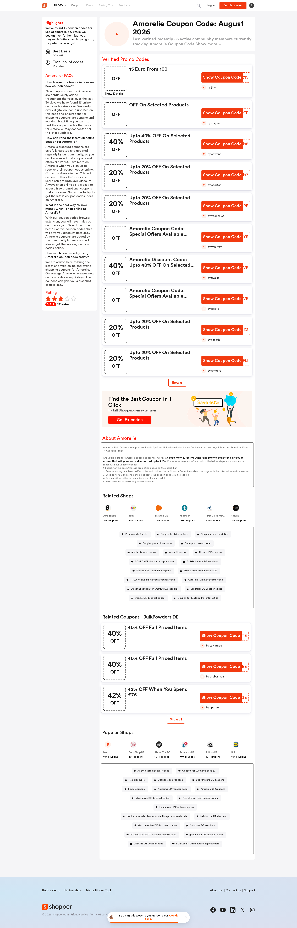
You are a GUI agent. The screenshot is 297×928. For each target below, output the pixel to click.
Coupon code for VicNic (214, 534)
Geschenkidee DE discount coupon (157, 825)
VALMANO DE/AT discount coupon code (153, 834)
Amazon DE (109, 516)
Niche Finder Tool (98, 890)
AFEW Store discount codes (153, 771)
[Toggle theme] (251, 5)
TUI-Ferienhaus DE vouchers (202, 561)
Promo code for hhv (136, 534)
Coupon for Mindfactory (174, 534)
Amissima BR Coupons (213, 789)
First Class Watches (217, 516)
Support (249, 890)
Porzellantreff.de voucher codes (200, 798)
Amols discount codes (143, 552)
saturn (235, 516)
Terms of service (100, 914)
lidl (233, 752)
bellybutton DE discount (213, 816)
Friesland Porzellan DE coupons (153, 570)
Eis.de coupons (136, 789)
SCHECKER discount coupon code (154, 561)
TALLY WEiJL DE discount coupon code (152, 580)
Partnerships (73, 890)
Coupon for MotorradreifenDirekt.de (198, 598)
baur (106, 752)
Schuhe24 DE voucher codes (206, 589)
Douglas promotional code (157, 543)
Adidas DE (211, 752)
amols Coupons (177, 552)
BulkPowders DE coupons (210, 780)
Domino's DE (187, 752)
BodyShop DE (136, 752)
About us (216, 890)
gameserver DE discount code (206, 834)
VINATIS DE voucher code (148, 844)
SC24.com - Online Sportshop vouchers (197, 844)
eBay (131, 516)
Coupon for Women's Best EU (199, 771)
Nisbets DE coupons (210, 552)
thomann (185, 516)
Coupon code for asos (170, 780)
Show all (177, 382)
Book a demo (51, 890)
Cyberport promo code (198, 543)
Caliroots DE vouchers (202, 825)
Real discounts (137, 780)
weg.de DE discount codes (149, 598)
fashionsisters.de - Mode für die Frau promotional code (156, 816)
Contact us (233, 890)
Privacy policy (79, 914)
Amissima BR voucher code (173, 789)
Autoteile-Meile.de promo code (205, 580)
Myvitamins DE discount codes (152, 798)
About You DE (162, 752)
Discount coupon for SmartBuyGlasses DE (154, 589)
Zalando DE (161, 516)
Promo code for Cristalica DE (200, 570)
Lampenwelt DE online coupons (176, 807)
